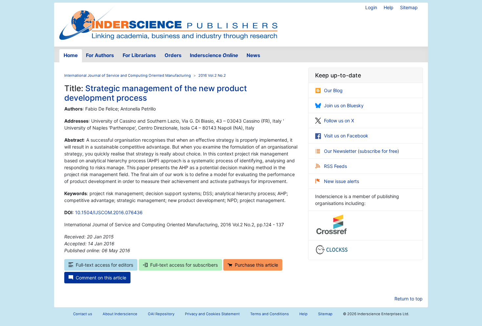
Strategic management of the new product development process (155, 93)
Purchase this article (256, 265)
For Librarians (139, 55)
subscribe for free (378, 151)
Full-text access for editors (104, 265)
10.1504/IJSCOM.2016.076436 (109, 212)
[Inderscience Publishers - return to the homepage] (168, 22)
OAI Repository (161, 314)
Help (388, 7)
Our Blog (333, 90)
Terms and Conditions (269, 314)
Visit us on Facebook (346, 135)
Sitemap (409, 7)
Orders (173, 55)
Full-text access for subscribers (184, 265)
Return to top (408, 298)
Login (371, 7)
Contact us (82, 314)
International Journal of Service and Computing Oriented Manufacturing (127, 75)
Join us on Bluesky (344, 105)
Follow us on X (339, 120)
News (253, 55)
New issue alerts (341, 181)
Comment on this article (101, 277)
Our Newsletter (341, 151)
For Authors (100, 55)
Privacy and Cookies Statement (212, 314)
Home (71, 55)
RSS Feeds (335, 166)
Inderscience (214, 55)
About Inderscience (120, 314)
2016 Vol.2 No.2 (212, 75)
